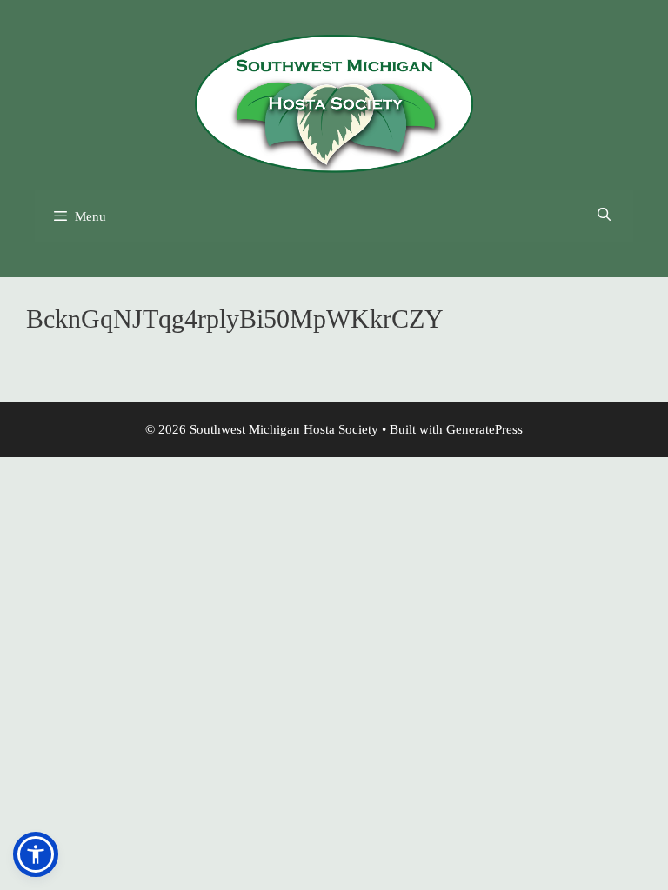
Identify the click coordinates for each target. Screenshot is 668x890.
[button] (35, 854)
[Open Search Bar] (604, 215)
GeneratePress (484, 429)
